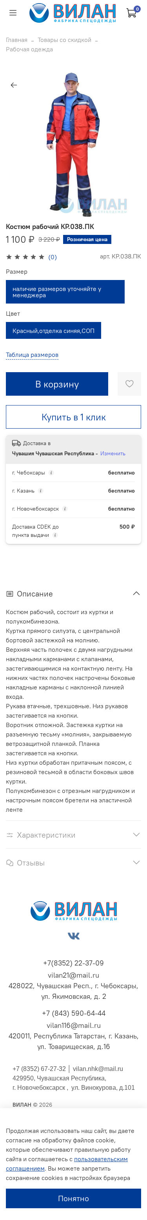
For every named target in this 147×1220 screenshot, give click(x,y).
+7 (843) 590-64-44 (73, 1013)
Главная (16, 40)
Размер (16, 271)
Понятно (73, 1198)
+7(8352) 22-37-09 (73, 962)
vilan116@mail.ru (74, 1025)
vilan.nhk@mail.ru (98, 1068)
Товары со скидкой (64, 40)
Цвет (13, 313)
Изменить (112, 453)
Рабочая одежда (29, 49)
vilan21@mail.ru (73, 975)
